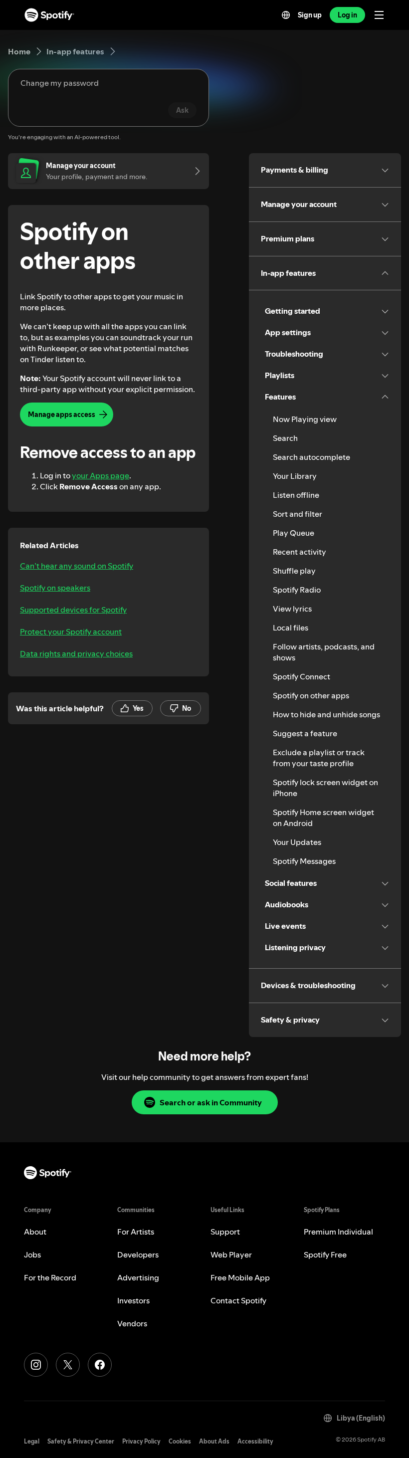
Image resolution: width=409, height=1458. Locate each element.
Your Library (295, 475)
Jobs (32, 1254)
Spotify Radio (297, 589)
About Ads (214, 1441)
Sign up (310, 15)
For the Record (50, 1277)
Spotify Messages (304, 860)
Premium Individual (338, 1231)
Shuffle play (294, 570)
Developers (138, 1254)
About (35, 1231)
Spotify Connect (301, 676)
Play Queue (293, 532)
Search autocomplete (311, 456)
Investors (133, 1300)
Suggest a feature (305, 733)
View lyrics (292, 608)
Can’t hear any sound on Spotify (76, 565)
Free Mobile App (240, 1277)
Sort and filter (297, 513)
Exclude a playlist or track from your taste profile (319, 758)
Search (285, 437)
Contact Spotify (238, 1300)
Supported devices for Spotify (73, 609)
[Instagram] (36, 1365)
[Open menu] (379, 15)
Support (225, 1231)
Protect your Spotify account (71, 631)
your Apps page (100, 475)
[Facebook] (100, 1365)
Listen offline (296, 494)
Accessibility (255, 1441)
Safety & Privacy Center (80, 1441)
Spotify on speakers (55, 587)
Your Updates (297, 841)
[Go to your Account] (194, 171)
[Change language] (286, 15)
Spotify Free (325, 1254)
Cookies (180, 1441)
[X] (68, 1365)
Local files (290, 627)
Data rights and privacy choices (76, 653)
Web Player (231, 1254)
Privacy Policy (141, 1441)
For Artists (135, 1231)
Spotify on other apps (311, 695)
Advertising (138, 1277)
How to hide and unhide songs (326, 714)
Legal (31, 1441)
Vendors (132, 1323)
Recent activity (299, 551)
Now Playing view (305, 419)
